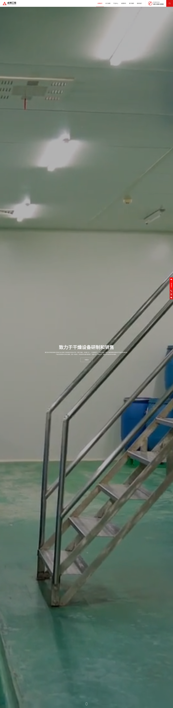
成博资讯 (123, 3)
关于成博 (107, 3)
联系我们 (139, 3)
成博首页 (100, 3)
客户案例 (131, 3)
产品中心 (115, 3)
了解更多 (86, 359)
